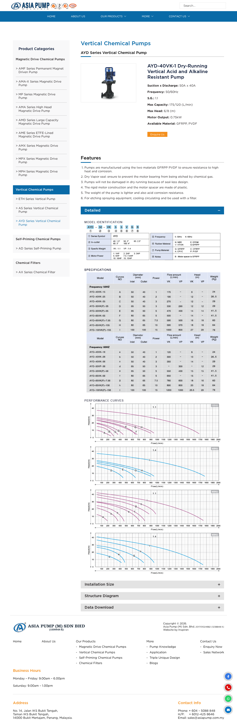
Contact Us (208, 641)
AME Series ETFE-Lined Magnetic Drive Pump (36, 134)
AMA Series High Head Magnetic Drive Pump (35, 108)
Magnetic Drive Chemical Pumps (102, 646)
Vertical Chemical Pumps (97, 652)
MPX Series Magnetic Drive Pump (38, 160)
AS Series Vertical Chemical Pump (38, 209)
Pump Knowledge (163, 646)
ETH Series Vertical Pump (37, 198)
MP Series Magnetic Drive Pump (37, 96)
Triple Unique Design (165, 657)
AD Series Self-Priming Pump (40, 248)
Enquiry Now (212, 646)
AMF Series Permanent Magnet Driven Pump (41, 70)
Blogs (154, 663)
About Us (78, 16)
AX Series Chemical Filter (37, 272)
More (146, 16)
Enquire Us (157, 134)
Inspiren (183, 629)
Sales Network (213, 652)
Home (51, 16)
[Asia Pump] (44, 5)
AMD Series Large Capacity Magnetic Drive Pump (38, 121)
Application (158, 652)
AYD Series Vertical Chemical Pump (39, 222)
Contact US (177, 16)
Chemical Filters (90, 663)
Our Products (112, 16)
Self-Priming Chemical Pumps (100, 657)
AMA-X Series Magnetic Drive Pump (40, 83)
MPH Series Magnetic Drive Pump (38, 173)
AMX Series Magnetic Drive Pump (38, 147)
